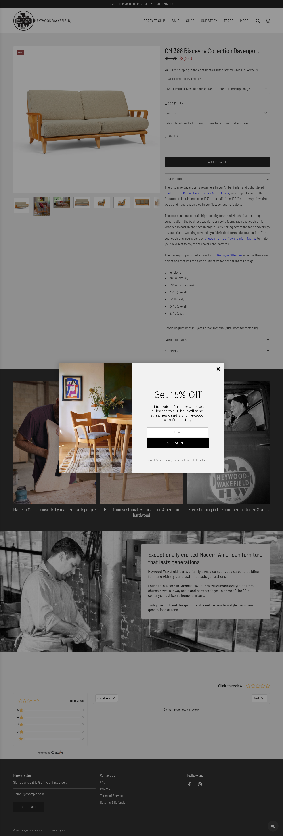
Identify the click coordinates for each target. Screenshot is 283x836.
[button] (178, 443)
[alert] (141, 418)
